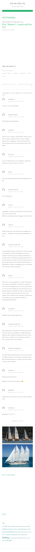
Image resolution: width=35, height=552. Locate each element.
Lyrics (30, 532)
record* (19, 534)
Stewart (21, 538)
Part (11, 534)
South (12, 538)
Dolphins (24, 529)
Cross (17, 529)
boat (29, 526)
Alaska (16, 526)
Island (15, 532)
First (9, 73)
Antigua (19, 526)
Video (25, 538)
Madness (23, 73)
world (6, 540)
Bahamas (25, 526)
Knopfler (25, 532)
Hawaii (12, 532)
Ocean (5, 534)
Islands (18, 532)
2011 (3, 526)
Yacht (10, 540)
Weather (3, 540)
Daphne (20, 529)
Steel (18, 538)
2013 (9, 526)
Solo (10, 538)
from (8, 532)
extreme (4, 532)
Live (28, 532)
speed (15, 538)
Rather (16, 534)
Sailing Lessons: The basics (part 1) (9, 84)
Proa (29, 73)
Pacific (8, 534)
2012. (6, 526)
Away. (22, 526)
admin (12, 29)
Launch (15, 73)
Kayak (22, 532)
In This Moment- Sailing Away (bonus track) (25, 85)
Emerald (28, 529)
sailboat (25, 534)
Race (14, 534)
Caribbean (4, 529)
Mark (3, 534)
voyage (28, 538)
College (14, 529)
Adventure (13, 526)
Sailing (10, 70)
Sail (4, 76)
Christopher (10, 529)
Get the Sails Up (17, 3)
